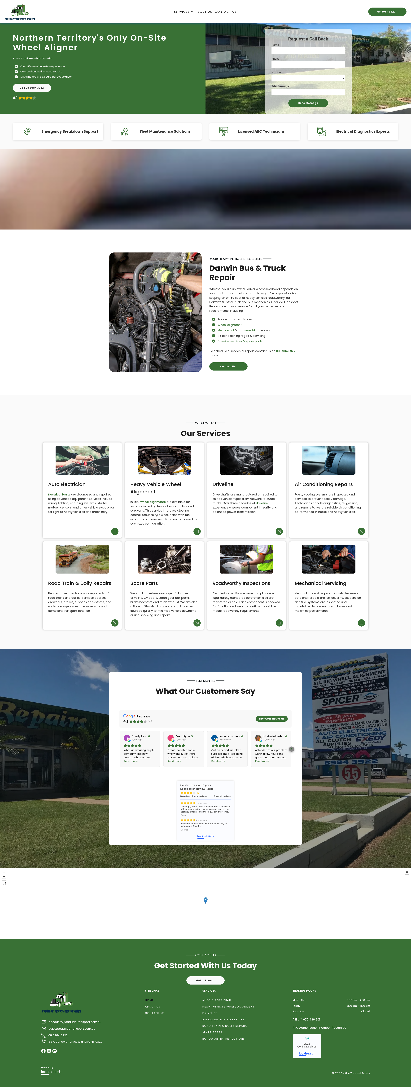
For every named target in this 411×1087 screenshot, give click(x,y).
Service (276, 72)
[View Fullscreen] (4, 883)
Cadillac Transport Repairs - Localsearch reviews (205, 811)
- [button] (4, 876)
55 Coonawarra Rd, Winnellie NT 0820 (75, 1042)
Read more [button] (131, 761)
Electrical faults (59, 494)
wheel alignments (153, 502)
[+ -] (205, 903)
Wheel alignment (230, 325)
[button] (119, 749)
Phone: (275, 59)
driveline (262, 503)
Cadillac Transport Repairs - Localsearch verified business (307, 1046)
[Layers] (407, 872)
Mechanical (226, 330)
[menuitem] (183, 12)
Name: (275, 45)
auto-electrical (248, 330)
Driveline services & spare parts (240, 341)
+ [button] (4, 872)
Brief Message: (280, 86)
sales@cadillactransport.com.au (72, 1029)
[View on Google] (127, 738)
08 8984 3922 (285, 351)
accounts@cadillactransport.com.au (75, 1022)
